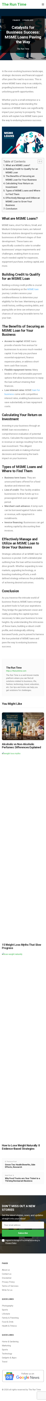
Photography (7, 1306)
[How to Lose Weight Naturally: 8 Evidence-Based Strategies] (23, 1047)
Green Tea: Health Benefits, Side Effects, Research (20, 1165)
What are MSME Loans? (18, 165)
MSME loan (33, 289)
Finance (16, 20)
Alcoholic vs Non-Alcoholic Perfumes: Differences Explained (21, 746)
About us (6, 1270)
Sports (5, 1310)
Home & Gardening (10, 1341)
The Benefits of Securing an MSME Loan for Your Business (21, 178)
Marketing (6, 1345)
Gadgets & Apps (9, 1357)
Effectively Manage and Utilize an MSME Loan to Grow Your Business (23, 201)
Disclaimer (7, 1278)
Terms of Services (10, 1286)
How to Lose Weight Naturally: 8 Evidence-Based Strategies (21, 1147)
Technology (7, 1353)
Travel (4, 1362)
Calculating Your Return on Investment (19, 185)
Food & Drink (7, 1322)
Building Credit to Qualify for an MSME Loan (22, 171)
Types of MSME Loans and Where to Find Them (23, 192)
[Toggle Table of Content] (38, 161)
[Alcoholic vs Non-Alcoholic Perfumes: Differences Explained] (23, 726)
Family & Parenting (10, 1318)
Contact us (6, 1274)
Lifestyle (6, 1314)
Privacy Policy (10, 1243)
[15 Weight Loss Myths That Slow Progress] (23, 846)
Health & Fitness (9, 1326)
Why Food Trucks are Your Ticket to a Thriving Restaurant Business (22, 1179)
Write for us (7, 1290)
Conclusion (11, 208)
